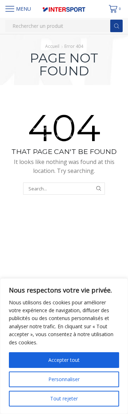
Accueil (52, 46)
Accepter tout (64, 359)
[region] (64, 346)
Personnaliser (64, 379)
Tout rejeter (64, 398)
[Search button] (116, 26)
